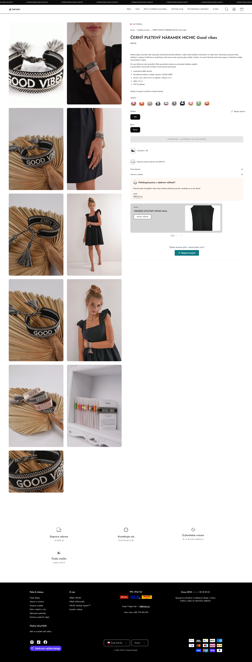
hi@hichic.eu (137, 196)
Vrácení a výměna (136, 174)
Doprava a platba (36, 605)
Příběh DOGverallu (77, 601)
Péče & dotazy (36, 592)
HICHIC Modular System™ (80, 605)
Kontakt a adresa (75, 609)
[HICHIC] (18, 9)
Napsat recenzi (190, 253)
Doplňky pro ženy (144, 30)
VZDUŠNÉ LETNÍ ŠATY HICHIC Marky (150, 210)
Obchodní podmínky (38, 613)
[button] (155, 9)
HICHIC (122, 650)
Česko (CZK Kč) (116, 643)
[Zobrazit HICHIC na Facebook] (45, 642)
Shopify (135, 650)
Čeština (137, 643)
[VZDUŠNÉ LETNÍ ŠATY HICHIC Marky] (202, 218)
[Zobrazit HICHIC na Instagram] (32, 642)
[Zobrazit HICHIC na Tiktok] (38, 642)
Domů (132, 30)
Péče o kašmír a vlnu (38, 609)
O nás (72, 592)
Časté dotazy (35, 597)
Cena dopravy (135, 169)
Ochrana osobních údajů (39, 617)
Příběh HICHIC (75, 597)
